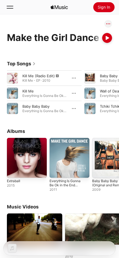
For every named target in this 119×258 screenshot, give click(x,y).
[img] (59, 7)
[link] (21, 64)
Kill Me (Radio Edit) (38, 76)
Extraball (13, 181)
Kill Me (28, 91)
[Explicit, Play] (12, 78)
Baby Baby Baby (36, 106)
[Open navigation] (10, 7)
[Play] (107, 38)
